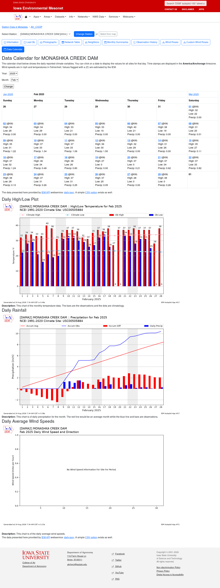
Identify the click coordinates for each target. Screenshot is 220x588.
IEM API (45, 192)
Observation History (146, 42)
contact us (171, 9)
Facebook (120, 553)
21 (159, 157)
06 (128, 123)
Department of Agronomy (34, 566)
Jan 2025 (8, 94)
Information (13, 42)
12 (96, 140)
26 (96, 174)
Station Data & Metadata (15, 27)
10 (35, 140)
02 (4, 123)
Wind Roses (171, 42)
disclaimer (188, 9)
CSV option (91, 192)
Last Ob (30, 42)
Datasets (59, 16)
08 (190, 123)
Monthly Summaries (117, 42)
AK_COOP (36, 27)
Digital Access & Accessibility (170, 574)
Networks (83, 16)
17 (35, 157)
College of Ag (28, 562)
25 (66, 174)
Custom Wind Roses (197, 42)
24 (35, 174)
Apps (36, 16)
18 (66, 157)
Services (113, 16)
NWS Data (98, 16)
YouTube (119, 572)
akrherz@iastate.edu (77, 564)
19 (96, 157)
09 (4, 140)
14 (159, 140)
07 (159, 123)
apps (201, 9)
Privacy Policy (163, 570)
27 (128, 174)
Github (118, 566)
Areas (47, 16)
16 (4, 157)
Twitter (118, 559)
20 (128, 157)
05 (96, 123)
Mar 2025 (194, 94)
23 (4, 174)
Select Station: (9, 34)
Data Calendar (14, 49)
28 (159, 174)
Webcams (128, 16)
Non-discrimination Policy (168, 567)
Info (71, 16)
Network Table (72, 42)
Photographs (50, 42)
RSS (117, 578)
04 (66, 123)
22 (190, 157)
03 (35, 123)
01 (190, 106)
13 (128, 140)
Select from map (108, 33)
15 (190, 140)
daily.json (69, 192)
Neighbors (93, 42)
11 (66, 140)
